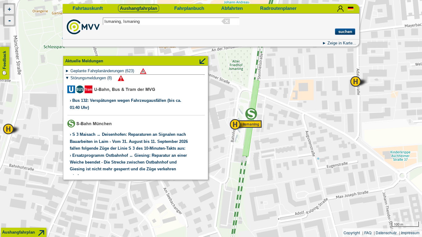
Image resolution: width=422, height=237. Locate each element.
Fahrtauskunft (88, 8)
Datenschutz (386, 232)
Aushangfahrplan (138, 8)
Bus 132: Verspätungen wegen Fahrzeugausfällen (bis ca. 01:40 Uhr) (125, 104)
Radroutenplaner (278, 8)
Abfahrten (232, 8)
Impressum (410, 232)
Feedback (4, 60)
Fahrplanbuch (189, 8)
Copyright (352, 232)
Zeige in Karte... (341, 43)
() (102, 71)
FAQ (367, 232)
